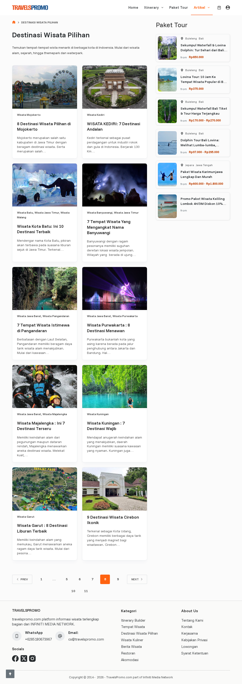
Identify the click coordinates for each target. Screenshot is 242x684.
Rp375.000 (196, 88)
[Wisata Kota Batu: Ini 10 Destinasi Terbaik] (44, 184)
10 (73, 591)
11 (86, 591)
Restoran (128, 653)
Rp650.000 (196, 57)
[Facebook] (15, 658)
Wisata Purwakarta (125, 316)
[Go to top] (10, 674)
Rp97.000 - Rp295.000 (204, 152)
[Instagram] (32, 658)
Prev (24, 579)
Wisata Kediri (95, 114)
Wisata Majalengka (55, 414)
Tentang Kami (192, 620)
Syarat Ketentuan (194, 653)
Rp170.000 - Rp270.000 (205, 120)
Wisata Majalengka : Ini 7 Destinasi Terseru (41, 425)
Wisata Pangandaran (56, 316)
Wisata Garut (26, 516)
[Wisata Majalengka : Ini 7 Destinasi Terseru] (44, 386)
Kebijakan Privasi (194, 640)
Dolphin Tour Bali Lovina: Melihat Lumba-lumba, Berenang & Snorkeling (200, 145)
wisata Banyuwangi (99, 212)
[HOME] (14, 22)
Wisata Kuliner (132, 640)
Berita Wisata (131, 646)
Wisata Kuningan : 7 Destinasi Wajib (106, 425)
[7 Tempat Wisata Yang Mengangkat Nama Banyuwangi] (114, 184)
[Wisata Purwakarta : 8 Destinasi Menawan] (114, 288)
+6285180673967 (38, 639)
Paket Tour (178, 7)
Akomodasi (129, 660)
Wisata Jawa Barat (29, 316)
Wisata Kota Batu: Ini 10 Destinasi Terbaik (40, 229)
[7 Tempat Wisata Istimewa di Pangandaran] (44, 288)
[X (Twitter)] (24, 658)
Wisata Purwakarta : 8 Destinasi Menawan (108, 327)
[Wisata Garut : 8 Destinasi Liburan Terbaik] (44, 488)
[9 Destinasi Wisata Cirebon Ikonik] (114, 488)
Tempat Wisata (133, 626)
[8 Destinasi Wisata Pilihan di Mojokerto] (44, 86)
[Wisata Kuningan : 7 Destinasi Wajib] (114, 386)
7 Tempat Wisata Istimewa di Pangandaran (43, 327)
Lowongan (189, 646)
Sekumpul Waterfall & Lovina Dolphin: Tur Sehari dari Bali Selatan (203, 50)
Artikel (199, 7)
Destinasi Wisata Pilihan (139, 633)
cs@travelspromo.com (86, 639)
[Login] (228, 7)
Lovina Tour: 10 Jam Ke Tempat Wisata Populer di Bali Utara (204, 82)
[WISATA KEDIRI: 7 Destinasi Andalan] (114, 86)
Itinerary (151, 7)
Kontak (186, 626)
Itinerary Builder (133, 620)
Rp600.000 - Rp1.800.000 (206, 183)
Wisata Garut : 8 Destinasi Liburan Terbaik (42, 528)
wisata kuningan (98, 414)
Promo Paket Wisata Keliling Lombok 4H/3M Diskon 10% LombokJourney (203, 204)
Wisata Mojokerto (29, 114)
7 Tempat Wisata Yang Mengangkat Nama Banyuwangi (108, 227)
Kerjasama (189, 633)
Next (135, 579)
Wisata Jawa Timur (47, 212)
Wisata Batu (25, 212)
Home (133, 7)
